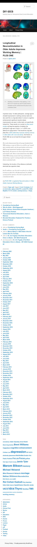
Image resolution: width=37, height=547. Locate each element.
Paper (10, 187)
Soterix (12, 485)
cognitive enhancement (21, 447)
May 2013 (5, 405)
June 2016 (6, 333)
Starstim (26, 485)
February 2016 (7, 342)
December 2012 (7, 415)
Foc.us (16, 458)
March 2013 (6, 409)
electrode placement (9, 455)
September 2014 (8, 377)
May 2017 (5, 310)
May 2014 (5, 386)
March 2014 (6, 390)
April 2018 (6, 291)
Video (4, 535)
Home (5, 30)
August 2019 (6, 270)
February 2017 (7, 316)
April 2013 (6, 407)
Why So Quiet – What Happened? (13, 207)
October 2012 (7, 419)
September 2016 (8, 327)
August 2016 (6, 329)
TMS (31, 488)
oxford (11, 479)
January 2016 (7, 344)
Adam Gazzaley (14, 442)
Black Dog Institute (8, 445)
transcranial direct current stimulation (12, 492)
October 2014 (7, 375)
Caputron (6, 448)
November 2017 (7, 300)
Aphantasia (6, 502)
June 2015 (6, 358)
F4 (9, 191)
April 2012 (6, 432)
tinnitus (26, 489)
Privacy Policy (19, 30)
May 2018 (5, 289)
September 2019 (8, 268)
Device (5, 510)
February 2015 (7, 367)
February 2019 (7, 279)
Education (6, 514)
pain (14, 479)
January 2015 (7, 369)
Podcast (5, 529)
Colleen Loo (6, 452)
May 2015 (5, 361)
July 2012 (6, 426)
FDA (30, 455)
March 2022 (6, 253)
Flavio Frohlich (7, 458)
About (11, 30)
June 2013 (6, 403)
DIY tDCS (8, 11)
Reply (30, 191)
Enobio (26, 455)
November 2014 (7, 373)
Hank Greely (12, 462)
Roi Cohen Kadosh (13, 481)
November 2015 (7, 348)
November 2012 (7, 417)
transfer (14, 191)
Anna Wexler (24, 442)
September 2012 (8, 421)
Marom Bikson (12, 466)
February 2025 (7, 251)
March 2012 (6, 434)
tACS (5, 488)
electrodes (20, 455)
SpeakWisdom (18, 485)
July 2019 (6, 272)
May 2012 (5, 430)
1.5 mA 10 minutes (24, 187)
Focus (22, 458)
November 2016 (7, 323)
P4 (11, 191)
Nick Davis (6, 479)
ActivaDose (6, 442)
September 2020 (8, 262)
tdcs (11, 488)
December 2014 (7, 371)
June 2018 (6, 287)
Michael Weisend (11, 469)
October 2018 (7, 281)
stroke (32, 485)
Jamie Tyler (22, 461)
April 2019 (6, 277)
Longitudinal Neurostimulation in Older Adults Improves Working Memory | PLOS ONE (14, 49)
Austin (5, 229)
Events (5, 519)
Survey (5, 531)
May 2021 (5, 255)
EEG (4, 517)
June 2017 (6, 308)
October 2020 (7, 260)
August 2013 (6, 400)
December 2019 (7, 264)
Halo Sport (6, 462)
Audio (5, 506)
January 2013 (7, 413)
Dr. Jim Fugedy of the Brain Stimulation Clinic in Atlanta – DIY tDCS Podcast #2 (18, 242)
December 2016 (7, 321)
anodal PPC (25, 189)
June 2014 (6, 384)
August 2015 (6, 354)
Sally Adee (6, 485)
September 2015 (8, 352)
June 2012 (6, 428)
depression (18, 452)
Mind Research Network (12, 473)
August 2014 (6, 379)
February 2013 (7, 411)
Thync (18, 488)
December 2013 (7, 394)
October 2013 (7, 396)
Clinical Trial (7, 508)
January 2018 (7, 295)
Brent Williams (21, 444)
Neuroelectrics (23, 476)
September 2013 (8, 398)
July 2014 (6, 382)
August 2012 (6, 424)
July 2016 (6, 331)
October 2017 (7, 302)
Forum (5, 521)
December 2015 (7, 346)
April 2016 (6, 337)
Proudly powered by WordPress (23, 543)
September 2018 (8, 283)
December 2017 (7, 298)
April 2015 (6, 363)
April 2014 (6, 388)
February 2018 (7, 293)
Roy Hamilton (27, 482)
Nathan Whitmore (10, 476)
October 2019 (7, 266)
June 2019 (6, 274)
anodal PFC (18, 189)
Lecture (5, 523)
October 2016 (7, 325)
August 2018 (6, 285)
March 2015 (6, 365)
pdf (13, 187)
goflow (27, 458)
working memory (22, 191)
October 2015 (7, 350)
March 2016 (6, 339)
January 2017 (7, 319)
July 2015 (6, 356)
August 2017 (6, 304)
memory (26, 466)
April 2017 (6, 312)
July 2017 (6, 306)
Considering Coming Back (11, 205)
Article (5, 504)
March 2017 (6, 314)
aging (13, 189)
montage (25, 473)
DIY (4, 512)
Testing (5, 533)
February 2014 (7, 392)
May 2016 (5, 335)
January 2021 (7, 258)
